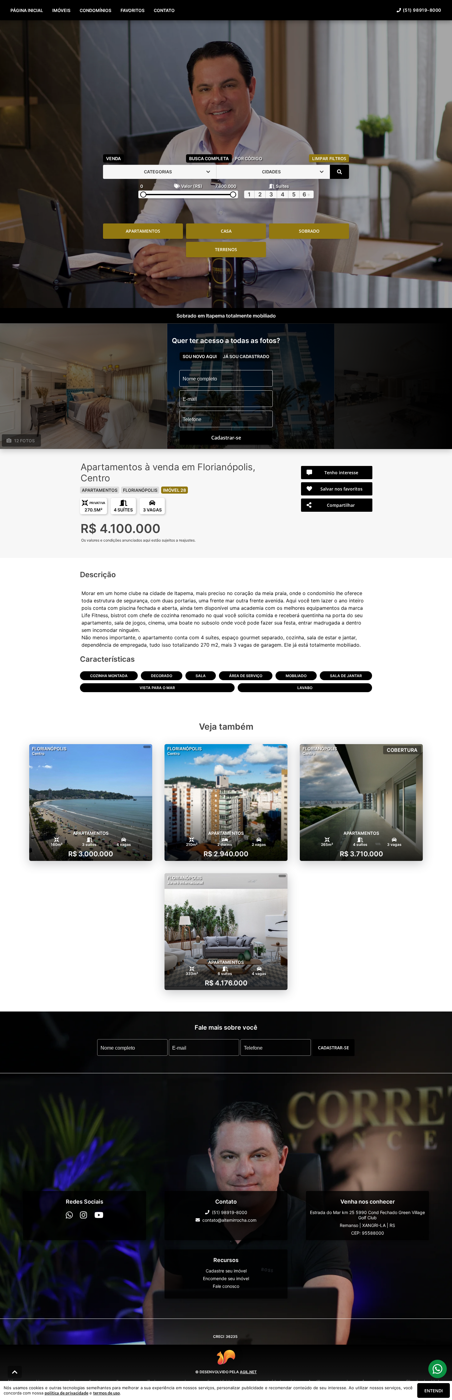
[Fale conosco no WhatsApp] (69, 1215)
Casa (226, 231)
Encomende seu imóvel (226, 1278)
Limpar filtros (329, 158)
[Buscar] (339, 172)
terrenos (226, 249)
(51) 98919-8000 (422, 10)
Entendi (433, 1391)
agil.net (248, 1372)
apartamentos (143, 231)
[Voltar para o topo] (15, 1372)
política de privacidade (66, 1393)
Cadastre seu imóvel (226, 1270)
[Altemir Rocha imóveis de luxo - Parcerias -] (226, 86)
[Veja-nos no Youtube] (98, 1215)
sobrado (309, 231)
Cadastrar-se (333, 1047)
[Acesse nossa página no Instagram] (83, 1215)
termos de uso (106, 1393)
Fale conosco (226, 1285)
